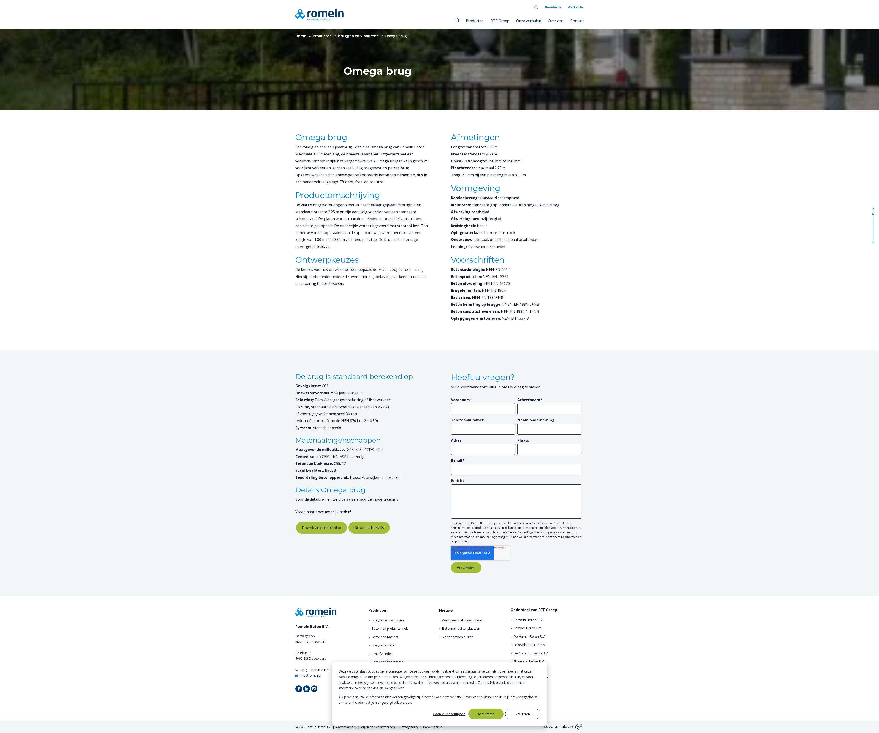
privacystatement (559, 532)
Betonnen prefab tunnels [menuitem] (390, 628)
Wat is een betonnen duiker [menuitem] (462, 620)
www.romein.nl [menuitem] (346, 727)
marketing (566, 727)
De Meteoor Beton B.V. (530, 653)
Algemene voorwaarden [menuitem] (378, 727)
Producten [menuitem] (475, 20)
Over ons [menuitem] (556, 20)
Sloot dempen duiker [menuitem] (457, 637)
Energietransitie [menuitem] (383, 645)
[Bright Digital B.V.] (578, 727)
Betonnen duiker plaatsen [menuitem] (461, 628)
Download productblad (321, 527)
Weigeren (523, 714)
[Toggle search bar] (536, 7)
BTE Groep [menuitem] (500, 20)
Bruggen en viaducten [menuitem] (388, 620)
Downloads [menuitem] (553, 7)
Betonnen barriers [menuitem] (385, 637)
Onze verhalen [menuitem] (528, 20)
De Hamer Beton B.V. (529, 636)
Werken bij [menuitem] (576, 7)
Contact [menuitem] (577, 20)
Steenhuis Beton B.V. (528, 661)
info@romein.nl (311, 675)
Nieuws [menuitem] (446, 610)
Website (548, 727)
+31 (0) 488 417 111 (314, 670)
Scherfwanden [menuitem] (382, 653)
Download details (369, 527)
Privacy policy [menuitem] (409, 727)
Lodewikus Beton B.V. (529, 645)
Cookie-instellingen (449, 714)
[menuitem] (457, 20)
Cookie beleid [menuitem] (432, 727)
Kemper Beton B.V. (527, 628)
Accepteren (486, 714)
